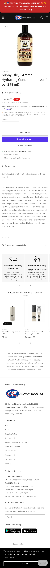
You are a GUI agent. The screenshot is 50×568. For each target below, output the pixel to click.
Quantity (5, 119)
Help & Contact (11, 459)
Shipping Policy (11, 434)
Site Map (8, 463)
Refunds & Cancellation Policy (16, 442)
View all (25, 296)
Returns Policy (10, 438)
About (7, 425)
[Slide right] (30, 286)
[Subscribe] (42, 517)
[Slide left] (19, 286)
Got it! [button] (25, 564)
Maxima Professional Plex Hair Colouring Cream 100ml (35, 333)
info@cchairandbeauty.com (22, 486)
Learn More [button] (9, 557)
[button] (3, 17)
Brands (7, 429)
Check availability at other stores (17, 158)
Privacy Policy (10, 451)
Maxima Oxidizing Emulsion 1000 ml (11, 333)
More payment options (25, 145)
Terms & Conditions (12, 446)
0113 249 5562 (13, 483)
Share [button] (7, 237)
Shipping (12, 102)
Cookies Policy (10, 455)
